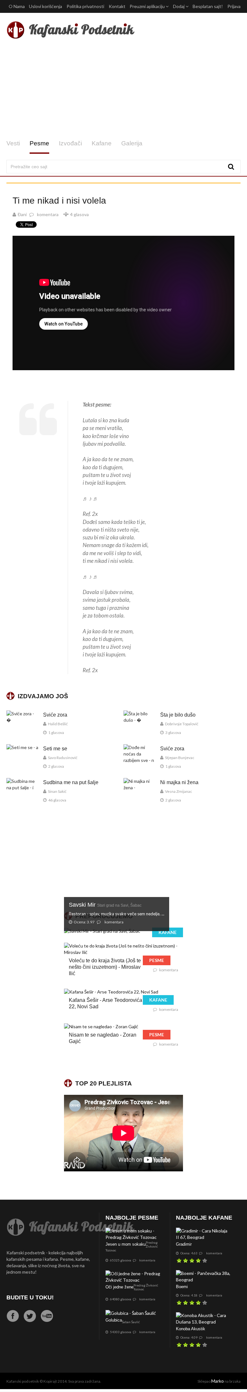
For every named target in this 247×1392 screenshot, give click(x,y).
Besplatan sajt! (208, 6)
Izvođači (70, 143)
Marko (217, 1381)
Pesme (39, 143)
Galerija (131, 143)
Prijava (234, 6)
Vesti (13, 143)
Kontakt (117, 6)
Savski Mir (105, 905)
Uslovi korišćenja (45, 6)
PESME (156, 960)
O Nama (17, 6)
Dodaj (179, 6)
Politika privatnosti (85, 6)
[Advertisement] (123, 89)
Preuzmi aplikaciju (148, 6)
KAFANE (168, 932)
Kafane (102, 143)
